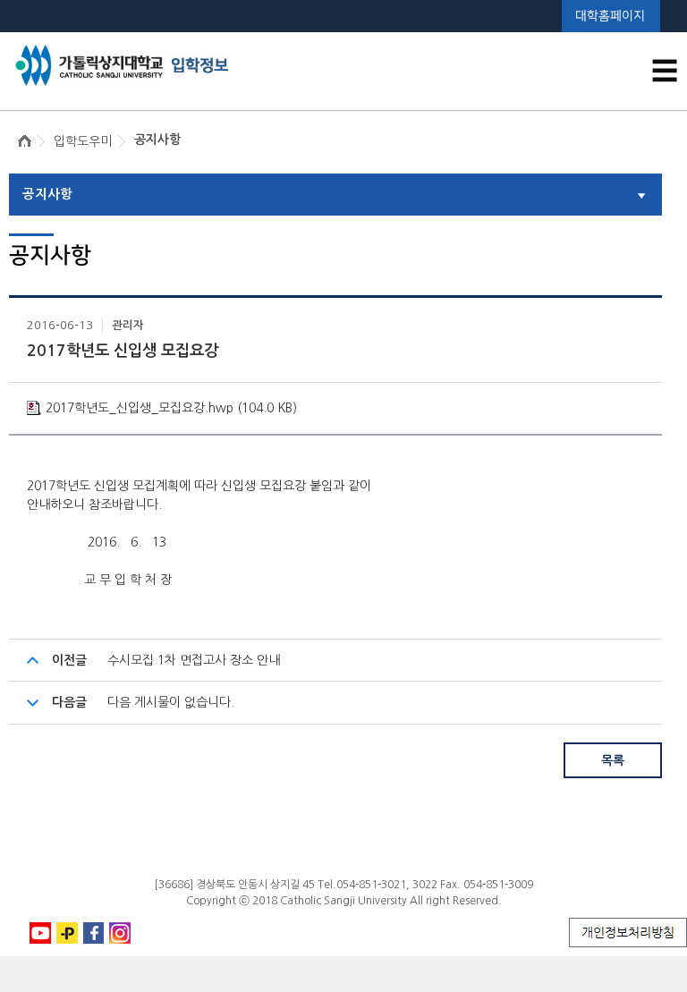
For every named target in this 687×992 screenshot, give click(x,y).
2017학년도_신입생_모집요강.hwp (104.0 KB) (171, 408)
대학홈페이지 (610, 15)
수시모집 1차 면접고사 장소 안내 (193, 660)
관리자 (128, 325)
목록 (612, 760)
